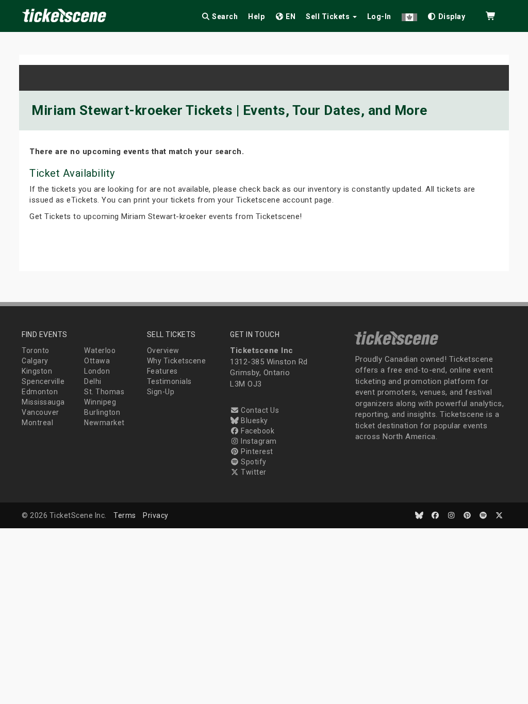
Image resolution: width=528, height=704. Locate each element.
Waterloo (100, 350)
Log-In (379, 16)
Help (256, 16)
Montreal (37, 422)
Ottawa (97, 361)
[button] (409, 15)
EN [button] (290, 16)
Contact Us (259, 410)
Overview (163, 350)
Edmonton (40, 392)
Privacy (156, 515)
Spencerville (43, 381)
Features (162, 371)
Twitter (253, 472)
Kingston (37, 371)
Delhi (93, 381)
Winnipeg (100, 402)
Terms (124, 515)
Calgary (35, 361)
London (97, 371)
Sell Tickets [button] (329, 16)
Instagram (258, 441)
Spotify (253, 462)
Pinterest (256, 451)
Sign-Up (161, 392)
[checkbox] (446, 15)
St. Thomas (104, 392)
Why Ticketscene (176, 361)
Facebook (256, 431)
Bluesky (253, 420)
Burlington (102, 412)
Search (224, 16)
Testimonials (169, 381)
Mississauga (43, 402)
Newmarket (104, 422)
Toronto (36, 350)
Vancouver (40, 412)
